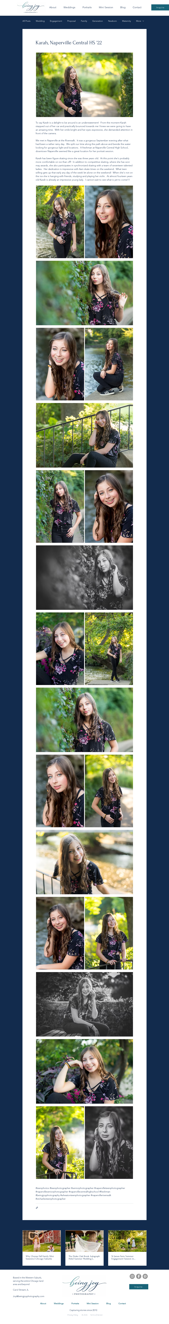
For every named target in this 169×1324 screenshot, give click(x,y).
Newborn (112, 21)
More (138, 21)
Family (84, 21)
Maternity (126, 21)
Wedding (40, 21)
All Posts (26, 21)
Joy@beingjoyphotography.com (28, 1296)
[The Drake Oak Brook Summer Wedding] (84, 1241)
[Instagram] (132, 1276)
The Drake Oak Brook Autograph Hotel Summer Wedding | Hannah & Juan (84, 1257)
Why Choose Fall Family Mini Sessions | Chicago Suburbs (40, 1257)
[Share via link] (37, 1207)
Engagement (56, 21)
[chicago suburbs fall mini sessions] (42, 1241)
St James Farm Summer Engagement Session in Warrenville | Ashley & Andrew (126, 1257)
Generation (97, 21)
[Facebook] (138, 1276)
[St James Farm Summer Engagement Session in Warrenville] (127, 1241)
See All (144, 1225)
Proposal (71, 21)
